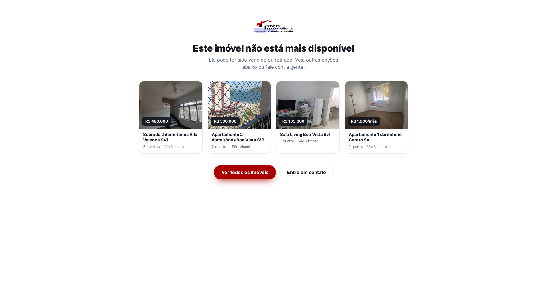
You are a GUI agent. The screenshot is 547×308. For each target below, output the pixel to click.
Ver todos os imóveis (244, 172)
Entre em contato (306, 172)
